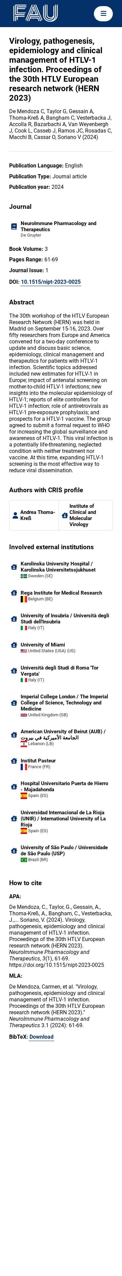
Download (41, 1037)
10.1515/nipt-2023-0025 (51, 282)
